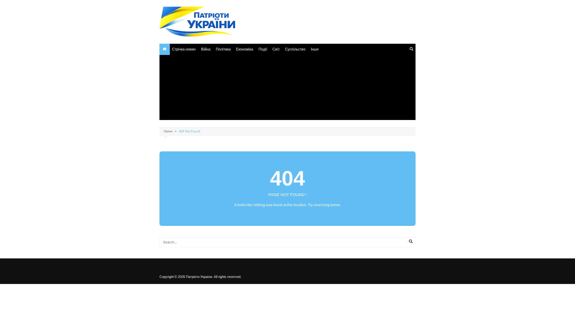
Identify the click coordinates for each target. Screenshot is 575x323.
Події (263, 49)
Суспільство (295, 49)
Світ (276, 49)
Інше (315, 49)
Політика (223, 49)
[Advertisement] (287, 88)
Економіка (244, 49)
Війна (205, 49)
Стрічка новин (184, 49)
